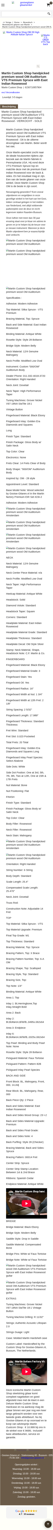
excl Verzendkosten (11, 92)
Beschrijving (9, 106)
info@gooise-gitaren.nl (32, 1458)
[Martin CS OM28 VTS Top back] (45, 39)
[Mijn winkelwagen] (48, 5)
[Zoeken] (49, 14)
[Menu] (3, 5)
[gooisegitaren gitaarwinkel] (26, 5)
